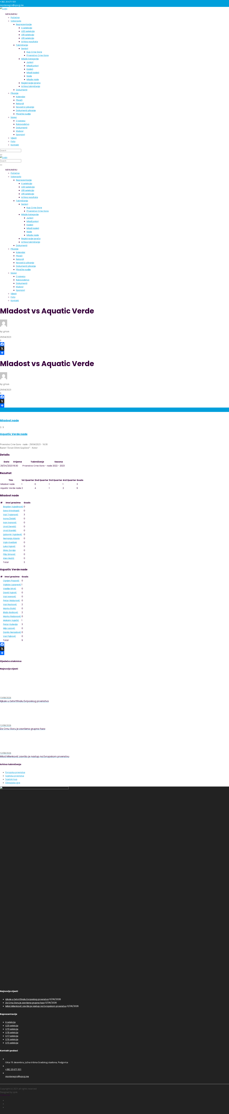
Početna (15, 17)
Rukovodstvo (22, 124)
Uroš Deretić (9, 526)
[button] (11, 14)
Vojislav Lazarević (12, 584)
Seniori (24, 48)
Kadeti (30, 69)
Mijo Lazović (9, 628)
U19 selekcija (11, 1029)
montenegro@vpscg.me (17, 1076)
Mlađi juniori (33, 65)
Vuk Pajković (9, 636)
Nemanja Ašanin (11, 538)
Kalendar (20, 96)
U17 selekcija (11, 1035)
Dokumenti (21, 89)
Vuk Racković (10, 604)
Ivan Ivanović (10, 522)
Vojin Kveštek (10, 542)
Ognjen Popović (11, 580)
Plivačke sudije (23, 113)
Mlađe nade (33, 79)
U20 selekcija (28, 31)
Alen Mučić (8, 558)
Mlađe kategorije (30, 58)
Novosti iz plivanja (25, 107)
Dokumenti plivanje (26, 110)
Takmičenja (22, 45)
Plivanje (14, 93)
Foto (13, 141)
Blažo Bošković (10, 612)
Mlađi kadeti (33, 72)
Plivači (19, 100)
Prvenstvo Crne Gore (38, 55)
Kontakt (15, 144)
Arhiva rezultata (29, 41)
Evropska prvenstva (15, 772)
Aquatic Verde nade (13, 434)
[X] (114, 348)
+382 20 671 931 (13, 1069)
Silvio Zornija (9, 550)
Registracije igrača (30, 82)
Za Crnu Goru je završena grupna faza (25, 1002)
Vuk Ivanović (9, 596)
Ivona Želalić (9, 518)
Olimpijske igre (12, 782)
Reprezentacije (24, 24)
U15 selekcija (11, 1042)
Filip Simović (9, 554)
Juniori (30, 62)
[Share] (114, 353)
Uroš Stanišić (9, 530)
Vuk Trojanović (10, 514)
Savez (14, 117)
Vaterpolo (16, 21)
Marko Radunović (12, 616)
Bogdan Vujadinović (13, 506)
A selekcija (26, 27)
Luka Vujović (9, 546)
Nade (29, 76)
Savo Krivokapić (11, 510)
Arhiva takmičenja (30, 86)
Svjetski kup (11, 779)
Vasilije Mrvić (9, 588)
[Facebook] (114, 344)
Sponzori (20, 134)
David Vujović (10, 592)
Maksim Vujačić (11, 620)
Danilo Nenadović (12, 632)
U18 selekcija (27, 34)
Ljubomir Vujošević (12, 534)
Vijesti (14, 138)
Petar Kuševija (10, 624)
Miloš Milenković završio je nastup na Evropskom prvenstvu (35, 1006)
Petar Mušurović (11, 600)
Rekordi (20, 103)
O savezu (20, 120)
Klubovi (19, 131)
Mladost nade (9, 420)
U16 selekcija (27, 38)
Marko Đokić (9, 608)
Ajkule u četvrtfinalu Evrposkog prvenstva (27, 999)
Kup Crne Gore (34, 51)
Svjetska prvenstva (14, 775)
